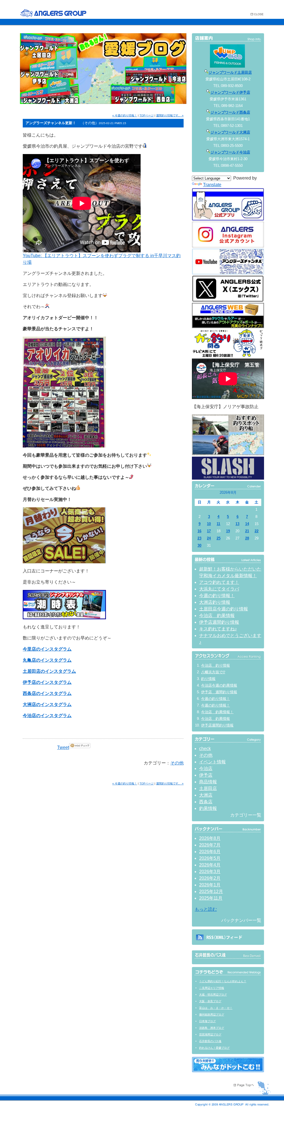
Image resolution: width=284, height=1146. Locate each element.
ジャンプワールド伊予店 (230, 92)
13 (237, 524)
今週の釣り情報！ (217, 595)
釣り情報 (208, 679)
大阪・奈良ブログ (210, 1001)
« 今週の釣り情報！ (124, 115)
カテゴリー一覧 (245, 815)
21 (247, 531)
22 (256, 531)
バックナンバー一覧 (241, 920)
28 (247, 538)
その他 (177, 763)
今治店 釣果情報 (217, 615)
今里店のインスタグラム (47, 649)
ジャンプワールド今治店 (230, 152)
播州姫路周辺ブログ (211, 1014)
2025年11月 (210, 898)
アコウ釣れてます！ (219, 582)
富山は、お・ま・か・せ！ (215, 1007)
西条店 (205, 801)
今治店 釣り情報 (215, 665)
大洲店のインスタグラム (47, 704)
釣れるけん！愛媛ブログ (214, 1047)
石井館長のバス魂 (210, 1041)
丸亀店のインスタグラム (47, 660)
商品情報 (208, 781)
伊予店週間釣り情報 (219, 622)
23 (199, 538)
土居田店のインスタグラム (49, 671)
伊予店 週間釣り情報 (219, 692)
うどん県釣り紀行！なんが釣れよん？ (222, 981)
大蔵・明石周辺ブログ (213, 994)
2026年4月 (209, 865)
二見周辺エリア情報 (211, 987)
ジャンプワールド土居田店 (230, 72)
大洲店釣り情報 (214, 602)
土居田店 (208, 788)
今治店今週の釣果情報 (219, 685)
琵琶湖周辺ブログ (210, 1034)
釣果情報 (208, 808)
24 (209, 538)
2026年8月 (209, 838)
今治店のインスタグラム (47, 715)
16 (199, 531)
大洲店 (205, 795)
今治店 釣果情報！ (217, 712)
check (205, 748)
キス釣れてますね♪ (218, 628)
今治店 (205, 768)
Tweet (63, 747)
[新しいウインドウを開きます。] (228, 1070)
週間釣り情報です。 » (170, 115)
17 (209, 531)
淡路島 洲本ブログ (211, 1027)
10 (209, 524)
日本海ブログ (207, 1021)
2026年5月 (209, 858)
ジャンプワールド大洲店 (230, 132)
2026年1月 (209, 884)
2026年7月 (209, 845)
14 (247, 524)
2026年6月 (209, 851)
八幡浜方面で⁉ (213, 672)
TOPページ (147, 115)
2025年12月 (211, 891)
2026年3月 (209, 871)
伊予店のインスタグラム (47, 682)
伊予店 (205, 775)
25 (218, 538)
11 (218, 524)
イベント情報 (212, 761)
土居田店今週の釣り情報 (223, 609)
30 (199, 545)
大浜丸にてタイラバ (219, 589)
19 (228, 531)
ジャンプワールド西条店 (230, 112)
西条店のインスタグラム (47, 693)
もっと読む (206, 909)
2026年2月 (209, 878)
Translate (212, 184)
